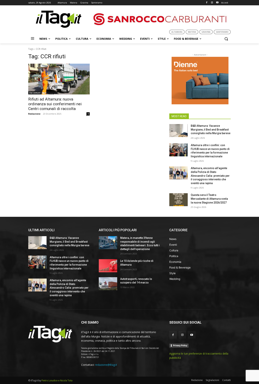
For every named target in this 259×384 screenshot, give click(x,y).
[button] (226, 38)
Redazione (34, 113)
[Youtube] (217, 3)
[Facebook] (207, 3)
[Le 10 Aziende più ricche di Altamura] (108, 265)
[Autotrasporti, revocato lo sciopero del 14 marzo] (108, 283)
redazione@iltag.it (106, 365)
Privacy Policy (180, 345)
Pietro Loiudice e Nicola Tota (57, 380)
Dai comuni (34, 92)
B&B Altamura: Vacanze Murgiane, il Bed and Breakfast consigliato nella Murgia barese (210, 129)
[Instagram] (212, 3)
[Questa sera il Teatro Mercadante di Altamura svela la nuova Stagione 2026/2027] (178, 199)
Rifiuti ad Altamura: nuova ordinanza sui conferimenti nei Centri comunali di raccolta (55, 104)
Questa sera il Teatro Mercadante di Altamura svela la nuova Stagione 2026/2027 (209, 198)
